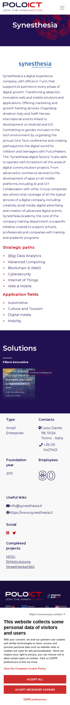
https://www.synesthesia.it (31, 513)
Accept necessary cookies (35, 689)
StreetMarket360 (20, 567)
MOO (10, 557)
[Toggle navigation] (62, 7)
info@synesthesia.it (26, 506)
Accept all (35, 679)
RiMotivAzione (18, 562)
